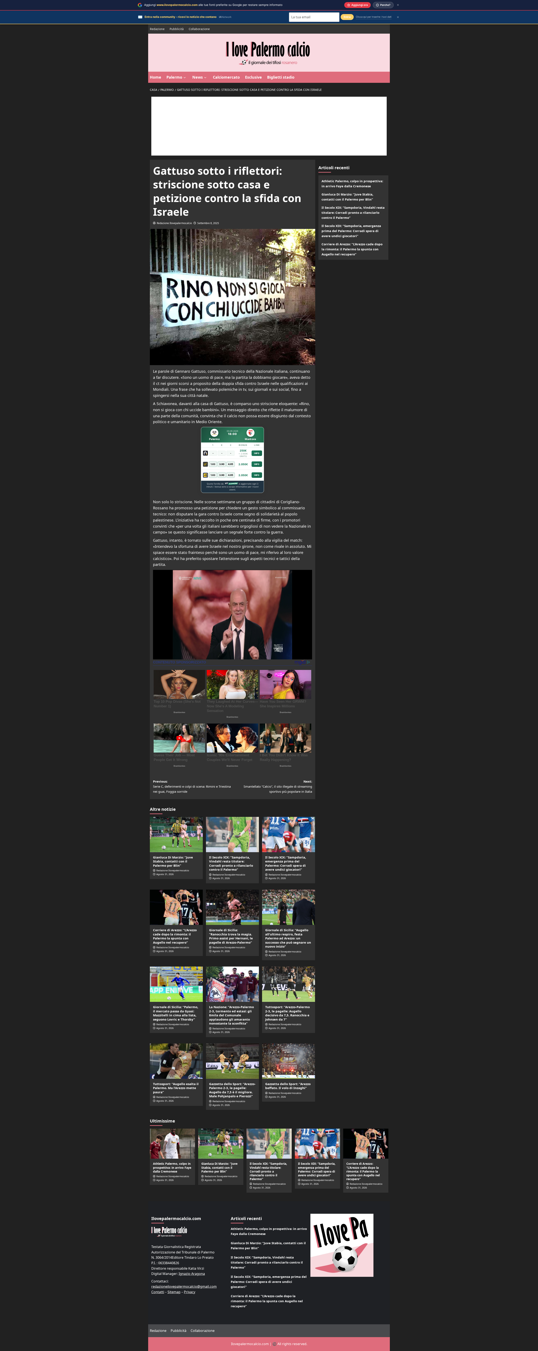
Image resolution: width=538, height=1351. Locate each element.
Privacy (189, 1292)
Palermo (174, 77)
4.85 (230, 464)
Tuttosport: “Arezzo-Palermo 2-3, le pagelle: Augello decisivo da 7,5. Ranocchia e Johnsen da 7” (287, 1013)
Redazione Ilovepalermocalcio (174, 223)
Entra (347, 17)
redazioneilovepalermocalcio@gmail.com (184, 1286)
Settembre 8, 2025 (208, 223)
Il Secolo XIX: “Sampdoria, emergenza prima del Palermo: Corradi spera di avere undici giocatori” (285, 863)
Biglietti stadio (280, 77)
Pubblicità (177, 29)
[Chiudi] (398, 5)
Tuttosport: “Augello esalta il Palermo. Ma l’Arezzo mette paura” (176, 1088)
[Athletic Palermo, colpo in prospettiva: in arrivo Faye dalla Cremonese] (172, 1144)
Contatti (157, 1292)
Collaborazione (199, 29)
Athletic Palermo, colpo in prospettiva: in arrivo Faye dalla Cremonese (352, 183)
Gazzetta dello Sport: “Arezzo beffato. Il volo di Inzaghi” (288, 1086)
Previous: (192, 786)
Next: (278, 786)
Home (155, 77)
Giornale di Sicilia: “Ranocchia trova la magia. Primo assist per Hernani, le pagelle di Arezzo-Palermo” (231, 936)
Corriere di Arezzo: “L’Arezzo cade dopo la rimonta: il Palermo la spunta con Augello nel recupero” (175, 936)
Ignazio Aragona (192, 1273)
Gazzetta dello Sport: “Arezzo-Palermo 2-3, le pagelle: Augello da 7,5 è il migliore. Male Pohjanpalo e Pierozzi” (232, 1090)
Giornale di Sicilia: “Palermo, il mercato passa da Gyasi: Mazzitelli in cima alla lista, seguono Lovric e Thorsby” (175, 1013)
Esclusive (253, 77)
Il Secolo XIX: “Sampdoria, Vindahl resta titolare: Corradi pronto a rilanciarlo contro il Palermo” (231, 863)
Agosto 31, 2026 (165, 874)
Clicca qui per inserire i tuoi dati (374, 16)
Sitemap (174, 1292)
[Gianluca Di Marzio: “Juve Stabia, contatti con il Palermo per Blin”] (176, 834)
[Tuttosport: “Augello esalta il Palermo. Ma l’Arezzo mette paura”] (176, 1061)
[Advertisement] (269, 126)
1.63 (213, 464)
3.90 (221, 464)
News (197, 77)
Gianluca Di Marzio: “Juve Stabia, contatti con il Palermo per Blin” (173, 861)
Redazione (157, 29)
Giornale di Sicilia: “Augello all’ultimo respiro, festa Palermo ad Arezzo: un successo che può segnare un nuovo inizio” (288, 938)
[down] (184, 77)
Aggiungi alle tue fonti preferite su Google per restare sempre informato (213, 5)
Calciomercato (226, 77)
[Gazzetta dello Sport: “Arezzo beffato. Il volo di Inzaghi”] (288, 1061)
